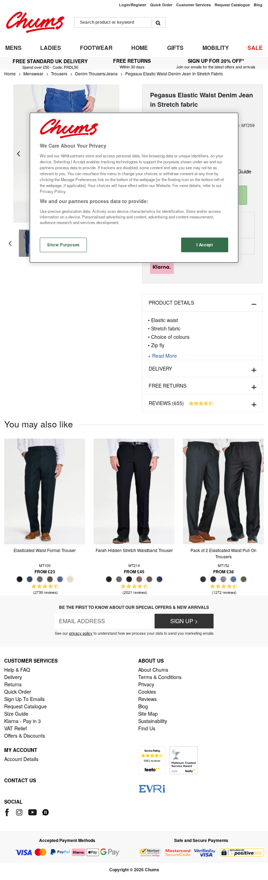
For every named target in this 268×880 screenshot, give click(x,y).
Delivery (160, 368)
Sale (255, 48)
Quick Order (17, 691)
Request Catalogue (25, 706)
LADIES (50, 48)
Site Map (148, 713)
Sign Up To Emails (24, 698)
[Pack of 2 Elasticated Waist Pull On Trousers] (223, 491)
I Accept (204, 244)
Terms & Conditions (159, 676)
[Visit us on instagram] (19, 811)
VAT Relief (15, 728)
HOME (139, 48)
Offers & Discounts (24, 735)
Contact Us (20, 780)
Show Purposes (63, 244)
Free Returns (167, 385)
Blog (143, 706)
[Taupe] (149, 579)
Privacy (146, 684)
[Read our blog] (45, 811)
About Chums (153, 669)
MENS (13, 48)
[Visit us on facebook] (8, 811)
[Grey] (39, 579)
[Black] (19, 579)
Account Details (21, 758)
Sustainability (152, 720)
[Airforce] (60, 579)
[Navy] (29, 579)
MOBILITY (215, 48)
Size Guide (16, 713)
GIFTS (175, 48)
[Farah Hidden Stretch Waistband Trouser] (134, 491)
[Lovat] (49, 579)
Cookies (147, 691)
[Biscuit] (70, 579)
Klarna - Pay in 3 (22, 720)
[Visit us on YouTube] (33, 811)
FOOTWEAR (96, 48)
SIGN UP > (184, 621)
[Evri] (152, 787)
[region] (134, 187)
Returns (13, 684)
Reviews (147, 698)
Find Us (146, 728)
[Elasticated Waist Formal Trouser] (44, 491)
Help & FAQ (17, 669)
